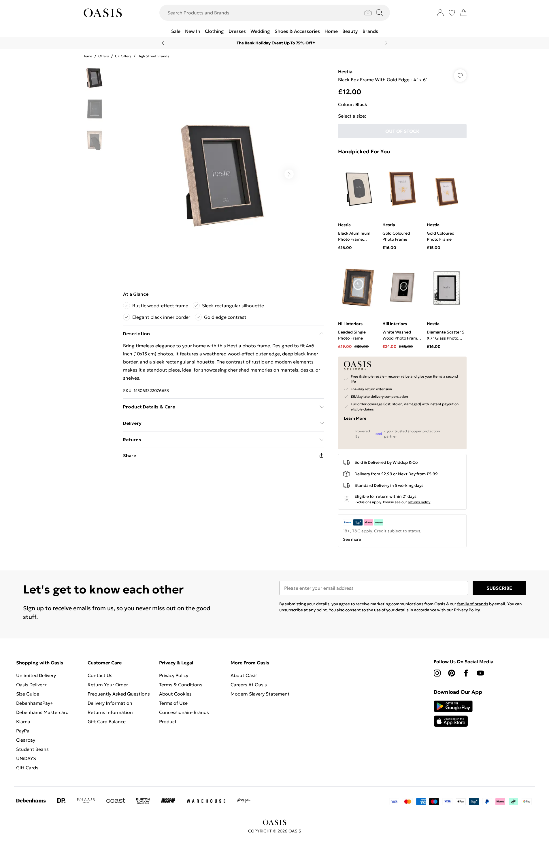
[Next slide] (386, 43)
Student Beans (32, 749)
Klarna (23, 721)
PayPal (23, 731)
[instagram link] (437, 673)
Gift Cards (27, 767)
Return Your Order (108, 684)
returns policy (419, 502)
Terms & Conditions (180, 684)
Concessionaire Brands (184, 712)
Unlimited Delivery (36, 675)
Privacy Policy (173, 675)
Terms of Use (173, 703)
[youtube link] (480, 673)
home (87, 56)
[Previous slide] (163, 43)
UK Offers (123, 56)
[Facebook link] (466, 673)
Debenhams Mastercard (42, 712)
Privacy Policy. (467, 610)
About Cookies (175, 694)
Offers (103, 56)
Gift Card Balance (107, 721)
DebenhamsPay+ (34, 703)
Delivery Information (110, 703)
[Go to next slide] (289, 174)
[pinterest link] (451, 673)
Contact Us (100, 675)
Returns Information (110, 712)
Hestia (345, 71)
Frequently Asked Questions (119, 694)
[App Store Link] (453, 713)
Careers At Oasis (249, 684)
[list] (223, 174)
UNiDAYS (26, 758)
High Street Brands (153, 56)
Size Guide (27, 694)
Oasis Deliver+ (31, 684)
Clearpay (25, 740)
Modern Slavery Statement (260, 694)
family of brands (472, 603)
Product (168, 721)
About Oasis (244, 675)
